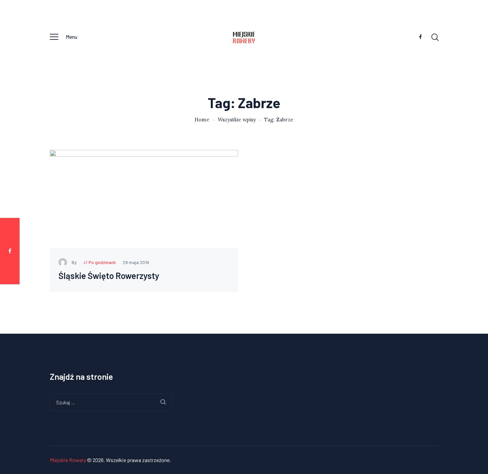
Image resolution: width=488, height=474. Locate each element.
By (75, 262)
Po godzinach (102, 262)
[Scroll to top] (473, 247)
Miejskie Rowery (68, 460)
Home (202, 120)
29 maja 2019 (136, 262)
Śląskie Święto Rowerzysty (108, 276)
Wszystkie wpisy (237, 119)
